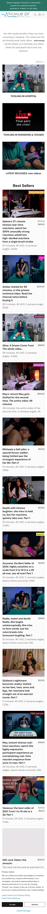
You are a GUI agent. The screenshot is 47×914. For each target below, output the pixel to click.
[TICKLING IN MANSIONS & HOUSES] (23, 117)
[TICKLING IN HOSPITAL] (23, 79)
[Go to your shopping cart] (40, 14)
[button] (16, 14)
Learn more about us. (11, 898)
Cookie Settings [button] (23, 910)
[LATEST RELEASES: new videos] (23, 156)
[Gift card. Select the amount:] (23, 842)
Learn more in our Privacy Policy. (16, 895)
